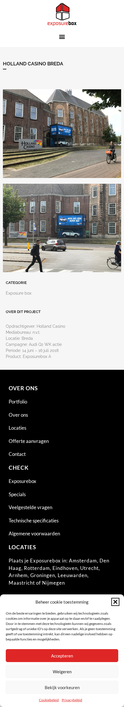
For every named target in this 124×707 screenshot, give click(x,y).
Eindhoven (65, 568)
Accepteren (62, 655)
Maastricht (22, 583)
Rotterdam (37, 568)
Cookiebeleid (49, 700)
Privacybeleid (72, 700)
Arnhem (18, 575)
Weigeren (62, 671)
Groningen (42, 575)
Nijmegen (53, 583)
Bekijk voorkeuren (62, 687)
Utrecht (89, 568)
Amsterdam (83, 561)
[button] (115, 602)
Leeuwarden (72, 575)
